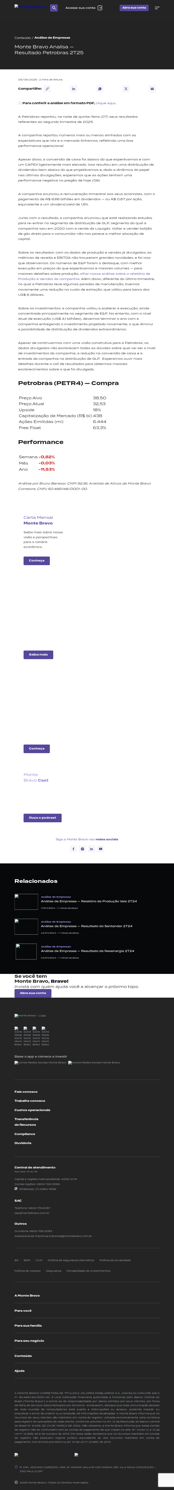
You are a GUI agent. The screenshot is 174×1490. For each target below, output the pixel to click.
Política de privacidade (115, 1260)
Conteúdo (22, 38)
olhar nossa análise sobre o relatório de (115, 274)
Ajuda (19, 1371)
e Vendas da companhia (58, 279)
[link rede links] (40, 1065)
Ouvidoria (22, 1143)
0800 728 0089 (48, 1184)
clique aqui (105, 103)
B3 (16, 1260)
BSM (27, 1260)
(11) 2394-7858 (45, 1189)
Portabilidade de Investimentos (88, 1270)
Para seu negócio (29, 1341)
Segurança (53, 1270)
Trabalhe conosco (29, 1101)
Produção (27, 279)
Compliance (24, 1134)
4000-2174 (69, 1179)
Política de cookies (27, 1270)
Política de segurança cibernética (71, 1260)
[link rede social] (18, 1036)
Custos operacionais (32, 1110)
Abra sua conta (134, 8)
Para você (22, 1311)
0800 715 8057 (39, 1208)
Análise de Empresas (52, 38)
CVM (39, 1260)
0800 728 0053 (40, 1231)
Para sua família (28, 1326)
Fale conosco (26, 1092)
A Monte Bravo (27, 1296)
